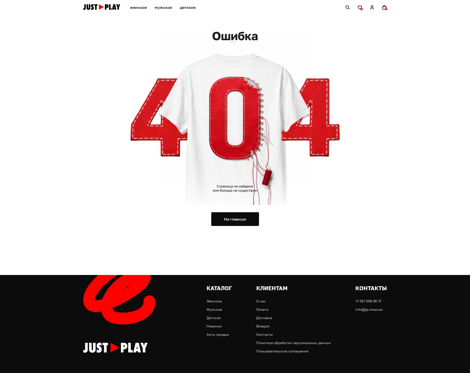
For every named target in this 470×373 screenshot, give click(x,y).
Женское (214, 301)
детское (188, 7)
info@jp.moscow (369, 309)
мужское (163, 7)
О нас (261, 301)
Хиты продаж (218, 334)
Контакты (264, 334)
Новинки (214, 326)
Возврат (263, 326)
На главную (235, 219)
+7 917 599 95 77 (368, 301)
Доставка (264, 318)
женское (138, 7)
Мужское (214, 309)
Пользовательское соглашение (282, 351)
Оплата (262, 309)
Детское (214, 318)
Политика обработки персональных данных (293, 343)
